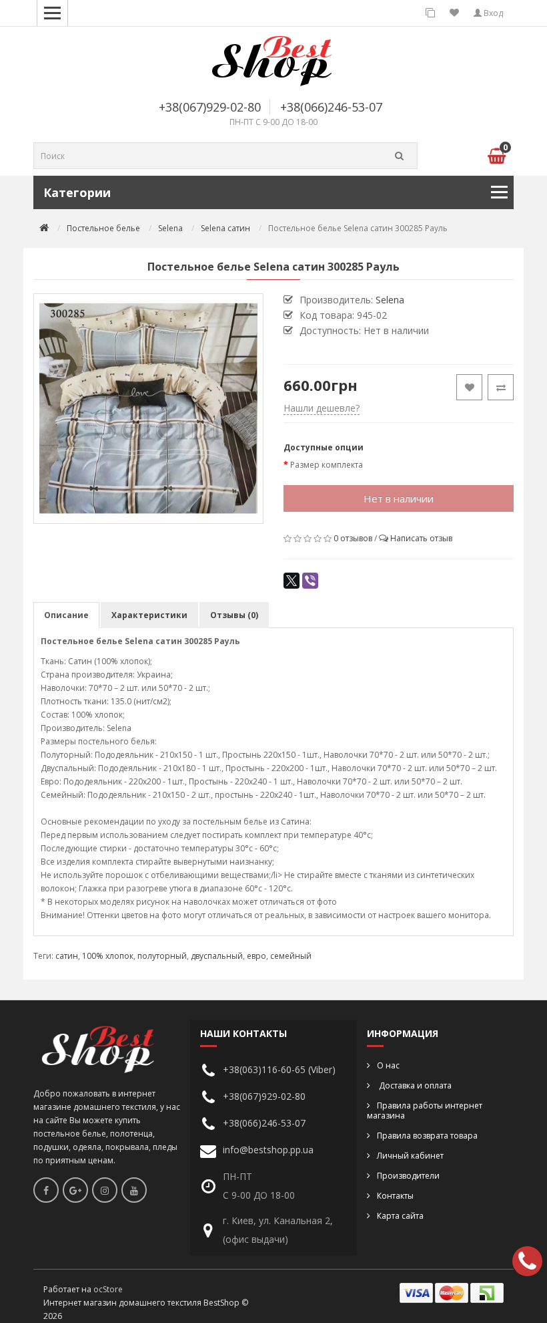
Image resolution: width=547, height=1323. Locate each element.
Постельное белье (103, 228)
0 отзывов (353, 538)
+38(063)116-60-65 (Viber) (279, 1069)
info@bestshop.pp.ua (268, 1149)
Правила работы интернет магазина (424, 1110)
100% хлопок (107, 956)
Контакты (395, 1196)
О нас (388, 1065)
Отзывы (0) (234, 615)
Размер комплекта (326, 464)
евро (256, 956)
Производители (408, 1176)
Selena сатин (225, 228)
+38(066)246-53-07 (331, 107)
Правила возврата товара (427, 1136)
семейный (291, 956)
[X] (292, 581)
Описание (66, 615)
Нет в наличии (399, 498)
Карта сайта (400, 1216)
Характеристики (149, 615)
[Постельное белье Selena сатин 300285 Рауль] (148, 409)
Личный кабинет (410, 1156)
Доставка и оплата (414, 1085)
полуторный (162, 956)
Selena (170, 228)
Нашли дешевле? (322, 408)
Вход (492, 13)
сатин (66, 956)
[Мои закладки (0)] (454, 13)
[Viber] (310, 581)
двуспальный (217, 956)
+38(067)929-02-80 (210, 107)
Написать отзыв (421, 538)
